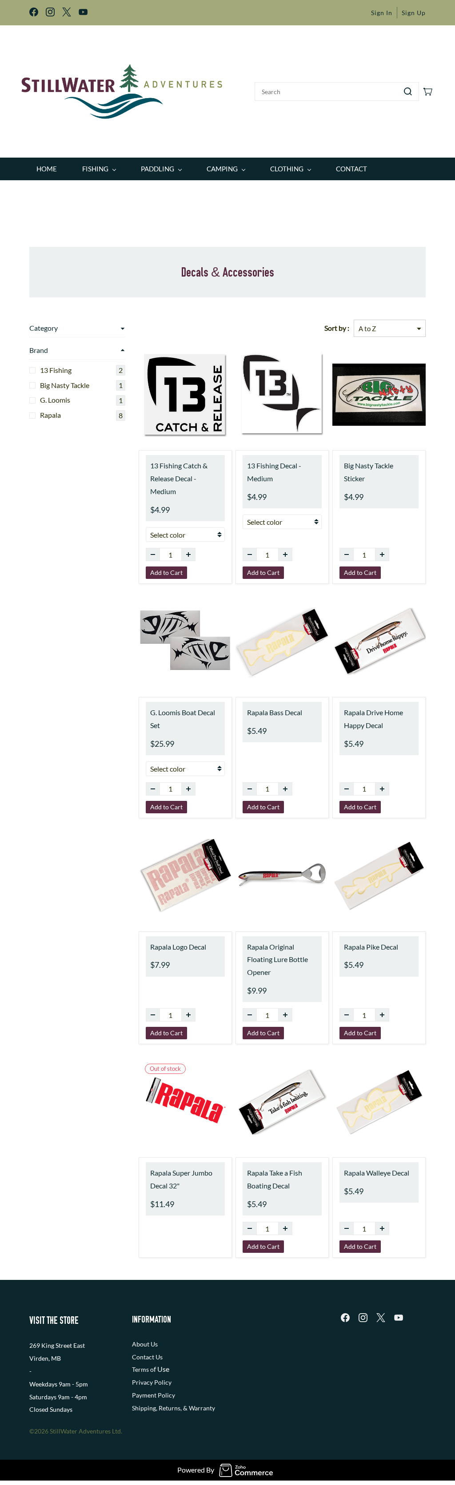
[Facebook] (345, 1317)
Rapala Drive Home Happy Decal (373, 718)
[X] (380, 1317)
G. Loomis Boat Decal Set (182, 718)
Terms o (143, 1369)
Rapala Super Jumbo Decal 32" (181, 1179)
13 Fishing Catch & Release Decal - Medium (179, 478)
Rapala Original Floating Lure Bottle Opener (277, 959)
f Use (161, 1369)
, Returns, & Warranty (185, 1408)
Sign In (381, 12)
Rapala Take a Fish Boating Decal (274, 1179)
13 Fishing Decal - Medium (274, 472)
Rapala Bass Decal (274, 712)
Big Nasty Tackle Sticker (368, 472)
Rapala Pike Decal (371, 946)
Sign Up (414, 12)
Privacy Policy (152, 1382)
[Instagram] (363, 1317)
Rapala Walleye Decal (376, 1172)
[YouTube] (398, 1317)
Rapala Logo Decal (178, 946)
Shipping (144, 1408)
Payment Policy (153, 1395)
